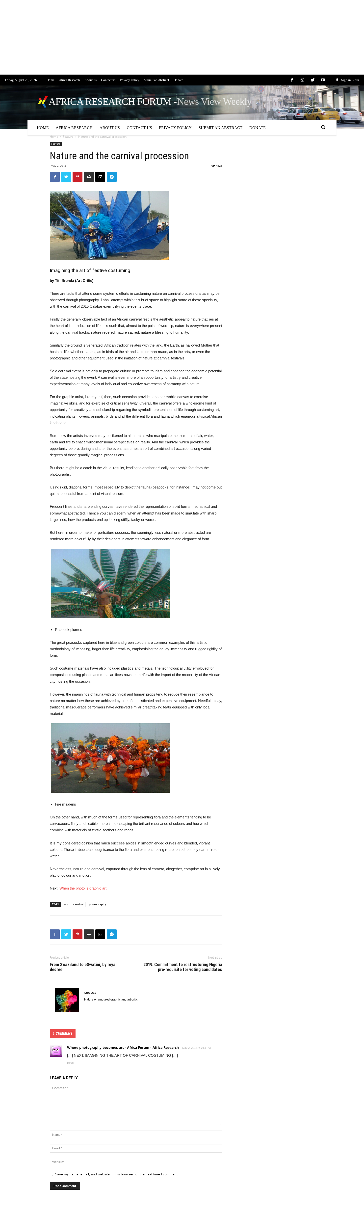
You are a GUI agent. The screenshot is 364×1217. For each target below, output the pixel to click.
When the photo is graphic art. (83, 888)
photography (97, 904)
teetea (90, 992)
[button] (323, 127)
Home (54, 137)
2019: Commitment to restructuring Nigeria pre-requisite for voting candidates (182, 967)
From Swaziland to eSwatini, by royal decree (83, 967)
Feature (68, 137)
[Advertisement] (148, 40)
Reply (70, 1062)
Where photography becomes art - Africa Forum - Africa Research (123, 1047)
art (66, 904)
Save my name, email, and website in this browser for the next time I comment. (117, 1174)
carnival (78, 904)
